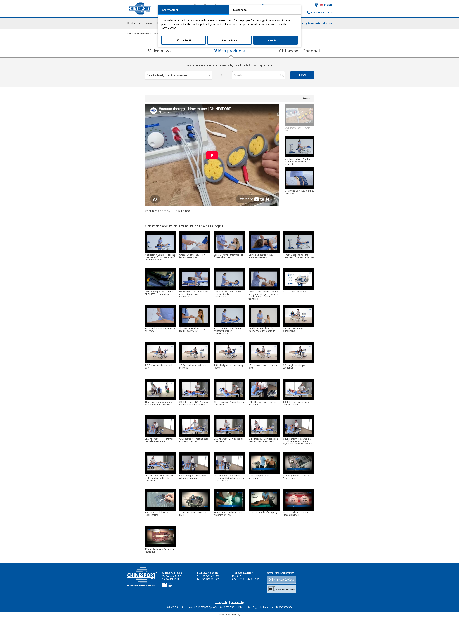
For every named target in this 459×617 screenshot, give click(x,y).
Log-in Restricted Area (317, 23)
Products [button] (132, 23)
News (148, 23)
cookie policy (168, 27)
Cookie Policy (237, 602)
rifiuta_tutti (183, 40)
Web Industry (233, 614)
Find (302, 75)
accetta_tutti (275, 40)
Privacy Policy (221, 602)
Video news (160, 51)
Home (146, 33)
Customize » (229, 40)
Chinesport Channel (299, 51)
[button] (178, 75)
